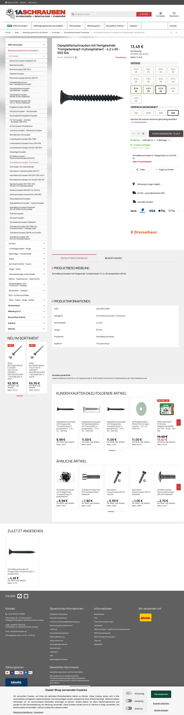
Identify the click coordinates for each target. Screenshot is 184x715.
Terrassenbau (14, 305)
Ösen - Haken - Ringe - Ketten (21, 300)
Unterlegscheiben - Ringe (20, 249)
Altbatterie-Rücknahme (58, 614)
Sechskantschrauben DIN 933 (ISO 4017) (27, 175)
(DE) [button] (169, 140)
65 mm (99, 329)
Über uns (97, 640)
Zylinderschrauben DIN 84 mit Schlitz (25, 232)
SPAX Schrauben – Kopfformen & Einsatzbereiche (112, 629)
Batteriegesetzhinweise (58, 659)
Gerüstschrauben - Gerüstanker (23, 111)
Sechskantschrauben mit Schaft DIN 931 (27, 179)
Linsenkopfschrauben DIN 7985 (23, 139)
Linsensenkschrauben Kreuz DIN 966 (25, 143)
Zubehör (11, 323)
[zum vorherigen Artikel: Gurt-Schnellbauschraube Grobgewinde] (171, 32)
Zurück (8, 32)
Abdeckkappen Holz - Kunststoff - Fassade (18, 284)
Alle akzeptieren (161, 694)
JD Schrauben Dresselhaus (21, 126)
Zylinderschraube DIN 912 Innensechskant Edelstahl (91, 492)
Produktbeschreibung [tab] (74, 258)
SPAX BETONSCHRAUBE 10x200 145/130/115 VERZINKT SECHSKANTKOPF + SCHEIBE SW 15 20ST (15, 371)
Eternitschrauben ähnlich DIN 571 (24, 78)
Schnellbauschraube (105, 336)
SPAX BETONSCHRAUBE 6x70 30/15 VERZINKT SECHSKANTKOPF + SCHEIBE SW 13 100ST (37, 370)
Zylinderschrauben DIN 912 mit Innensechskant (20, 238)
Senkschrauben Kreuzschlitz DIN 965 (25, 194)
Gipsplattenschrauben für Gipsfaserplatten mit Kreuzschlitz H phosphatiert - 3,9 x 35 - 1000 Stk (91, 426)
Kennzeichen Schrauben (20, 134)
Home (17, 32)
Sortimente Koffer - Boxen (20, 264)
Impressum (54, 652)
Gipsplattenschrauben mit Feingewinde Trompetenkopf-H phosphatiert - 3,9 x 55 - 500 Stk (66, 426)
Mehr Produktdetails (142, 161)
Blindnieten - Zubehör (18, 291)
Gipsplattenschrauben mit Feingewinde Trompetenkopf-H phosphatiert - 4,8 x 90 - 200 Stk (116, 426)
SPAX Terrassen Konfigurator (104, 637)
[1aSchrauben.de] (35, 14)
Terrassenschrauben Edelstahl (23, 222)
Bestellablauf (99, 614)
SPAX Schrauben (15, 44)
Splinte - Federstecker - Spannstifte (24, 279)
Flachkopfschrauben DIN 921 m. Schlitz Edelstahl (20, 102)
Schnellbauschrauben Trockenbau (76, 32)
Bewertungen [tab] (113, 258)
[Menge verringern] (134, 133)
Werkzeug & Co (14, 311)
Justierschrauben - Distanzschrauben (26, 130)
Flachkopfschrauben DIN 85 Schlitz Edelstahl (20, 95)
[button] (66, 409)
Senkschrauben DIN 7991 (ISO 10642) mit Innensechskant (22, 185)
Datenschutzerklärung (58, 618)
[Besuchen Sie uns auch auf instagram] (26, 596)
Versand (145, 54)
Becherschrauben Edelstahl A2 (23, 60)
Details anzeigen (161, 710)
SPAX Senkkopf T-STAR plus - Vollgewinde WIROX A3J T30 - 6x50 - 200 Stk (166, 426)
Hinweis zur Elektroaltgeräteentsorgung (64, 622)
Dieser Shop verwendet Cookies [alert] (66, 690)
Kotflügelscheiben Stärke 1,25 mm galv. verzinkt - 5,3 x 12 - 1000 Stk (141, 425)
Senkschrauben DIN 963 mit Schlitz (25, 190)
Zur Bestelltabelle (139, 122)
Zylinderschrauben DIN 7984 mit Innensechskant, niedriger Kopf (23, 227)
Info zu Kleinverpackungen (104, 622)
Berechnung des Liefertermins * (61, 625)
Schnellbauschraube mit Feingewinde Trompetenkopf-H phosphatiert (119, 32)
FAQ (95, 618)
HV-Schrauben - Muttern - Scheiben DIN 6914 (20, 121)
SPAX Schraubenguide (102, 633)
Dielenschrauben (17, 73)
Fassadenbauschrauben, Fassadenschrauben (20, 83)
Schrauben (56, 32)
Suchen (144, 14)
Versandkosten (55, 648)
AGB (51, 655)
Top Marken (98, 625)
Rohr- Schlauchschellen (19, 295)
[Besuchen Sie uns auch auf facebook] (19, 596)
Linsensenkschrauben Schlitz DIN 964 (26, 147)
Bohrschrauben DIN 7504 (20, 69)
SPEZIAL (11, 329)
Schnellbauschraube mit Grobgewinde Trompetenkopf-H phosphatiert (65, 493)
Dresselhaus (121, 57)
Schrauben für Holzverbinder (22, 166)
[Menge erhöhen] (143, 133)
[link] (26, 45)
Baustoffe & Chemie (16, 317)
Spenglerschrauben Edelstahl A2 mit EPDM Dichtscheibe (22, 208)
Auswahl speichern (161, 703)
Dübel (11, 259)
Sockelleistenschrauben (20, 198)
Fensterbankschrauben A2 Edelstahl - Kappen (20, 89)
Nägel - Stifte (15, 269)
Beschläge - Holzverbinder (20, 254)
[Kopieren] (76, 57)
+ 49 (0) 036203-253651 (16, 614)
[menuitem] (18, 25)
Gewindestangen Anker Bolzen (22, 274)
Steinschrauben (16, 213)
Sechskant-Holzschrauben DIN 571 (24, 171)
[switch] (129, 693)
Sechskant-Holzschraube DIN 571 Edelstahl (141, 492)
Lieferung (53, 629)
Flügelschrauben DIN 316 (20, 107)
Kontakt (23, 2)
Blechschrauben (17, 65)
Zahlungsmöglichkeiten (58, 644)
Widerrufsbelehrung (57, 637)
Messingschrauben (18, 152)
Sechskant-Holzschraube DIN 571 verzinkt (116, 492)
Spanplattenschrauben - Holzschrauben (27, 203)
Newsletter (98, 644)
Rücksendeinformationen (59, 633)
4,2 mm (99, 322)
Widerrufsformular (56, 640)
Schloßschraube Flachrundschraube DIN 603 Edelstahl (165, 492)
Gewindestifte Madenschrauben (23, 115)
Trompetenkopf (102, 343)
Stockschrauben (17, 218)
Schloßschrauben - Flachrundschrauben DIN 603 (22, 157)
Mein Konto (32, 2)
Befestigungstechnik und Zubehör (35, 32)
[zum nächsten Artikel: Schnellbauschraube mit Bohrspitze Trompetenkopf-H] (176, 32)
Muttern (12, 243)
